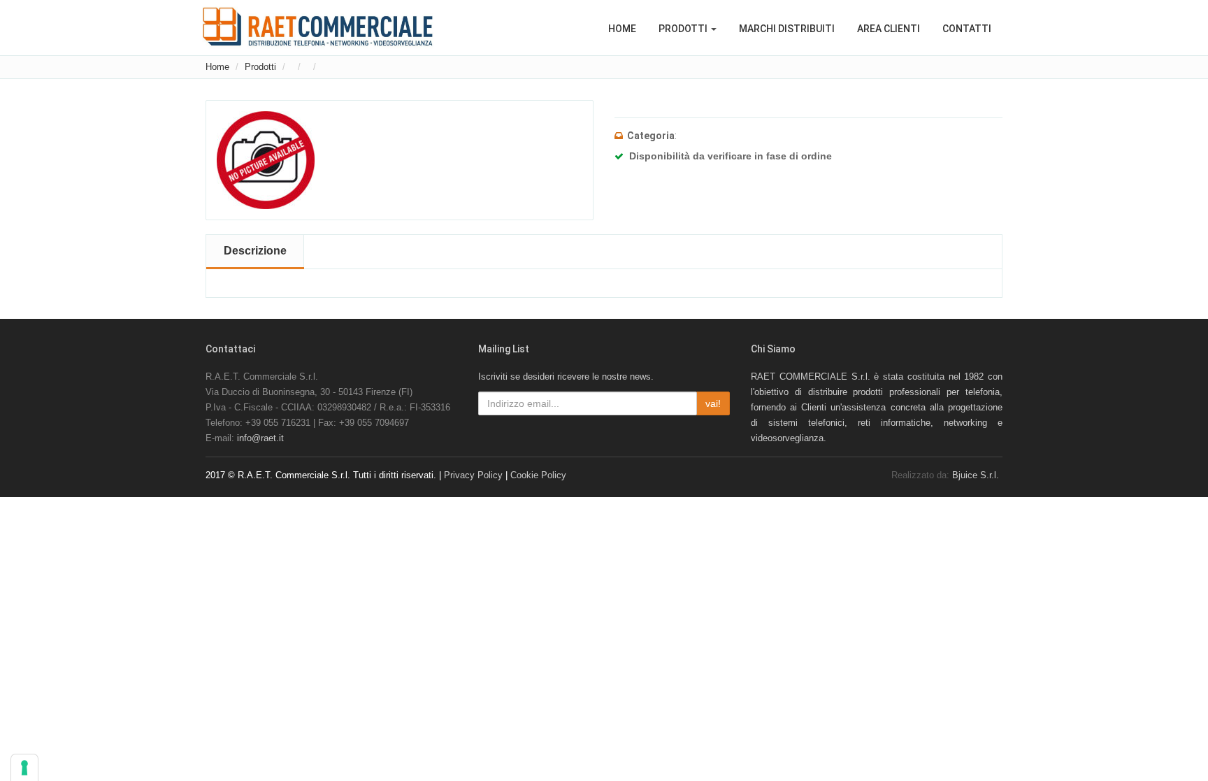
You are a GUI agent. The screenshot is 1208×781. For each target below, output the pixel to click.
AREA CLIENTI (888, 28)
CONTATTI (966, 28)
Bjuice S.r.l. (975, 475)
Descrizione (255, 251)
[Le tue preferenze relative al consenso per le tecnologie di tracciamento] (24, 767)
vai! (713, 403)
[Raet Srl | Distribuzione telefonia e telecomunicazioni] (317, 26)
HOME (622, 28)
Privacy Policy (473, 475)
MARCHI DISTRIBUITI (787, 28)
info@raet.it (260, 438)
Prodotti (260, 67)
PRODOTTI (684, 28)
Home (217, 67)
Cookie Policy (538, 475)
